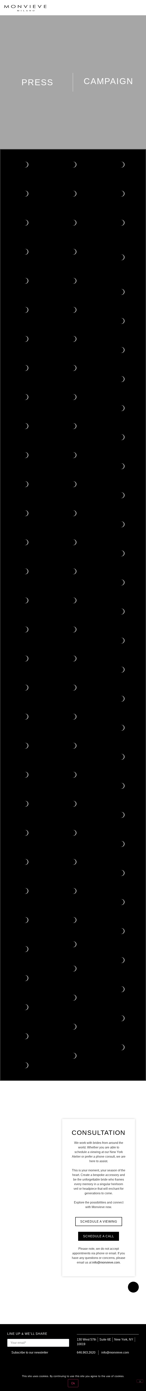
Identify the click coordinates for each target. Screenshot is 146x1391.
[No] (140, 1381)
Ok (73, 1383)
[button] (139, 7)
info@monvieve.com (106, 1262)
